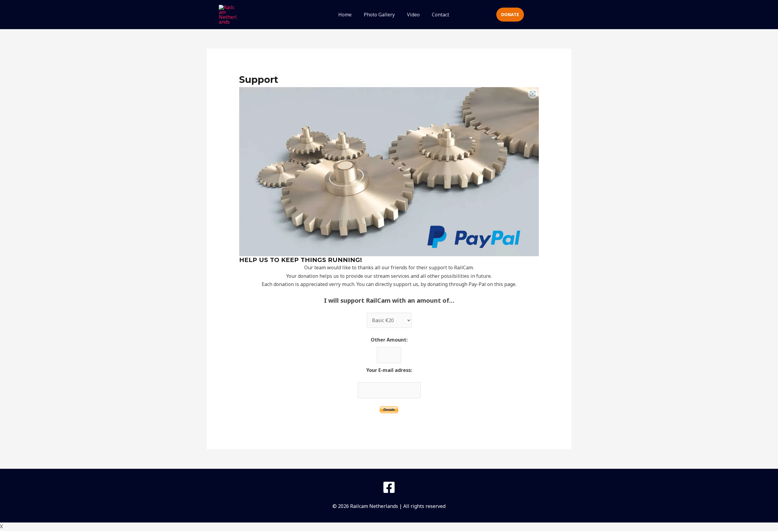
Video (413, 14)
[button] (479, 14)
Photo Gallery (379, 14)
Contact (440, 14)
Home (345, 14)
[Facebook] (389, 487)
